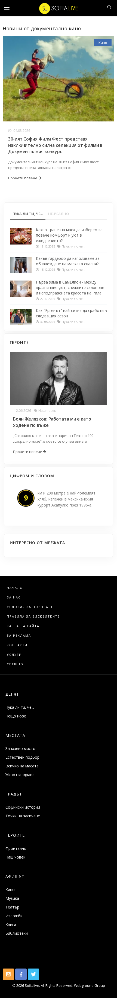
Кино (102, 42)
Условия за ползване (30, 607)
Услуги (14, 655)
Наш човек (47, 410)
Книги (10, 924)
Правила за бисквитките (33, 616)
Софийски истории (22, 807)
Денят (12, 694)
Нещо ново (15, 716)
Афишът (14, 876)
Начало (15, 588)
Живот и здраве (20, 774)
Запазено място (20, 748)
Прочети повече (23, 177)
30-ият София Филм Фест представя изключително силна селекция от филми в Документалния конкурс (55, 145)
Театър (12, 907)
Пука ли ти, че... (19, 707)
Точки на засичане (22, 815)
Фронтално (15, 848)
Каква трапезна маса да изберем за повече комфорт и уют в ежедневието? (69, 235)
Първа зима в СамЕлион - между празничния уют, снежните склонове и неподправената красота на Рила (70, 287)
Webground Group (89, 985)
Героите (15, 835)
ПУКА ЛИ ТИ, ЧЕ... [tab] (28, 213)
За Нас (14, 597)
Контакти (17, 645)
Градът (13, 794)
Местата (15, 735)
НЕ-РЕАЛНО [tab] (58, 213)
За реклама (19, 635)
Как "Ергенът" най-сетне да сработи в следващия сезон (71, 313)
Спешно (15, 664)
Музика (12, 898)
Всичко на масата (22, 765)
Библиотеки (16, 933)
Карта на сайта (23, 626)
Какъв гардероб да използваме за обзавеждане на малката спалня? (68, 261)
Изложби (14, 915)
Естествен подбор (22, 757)
